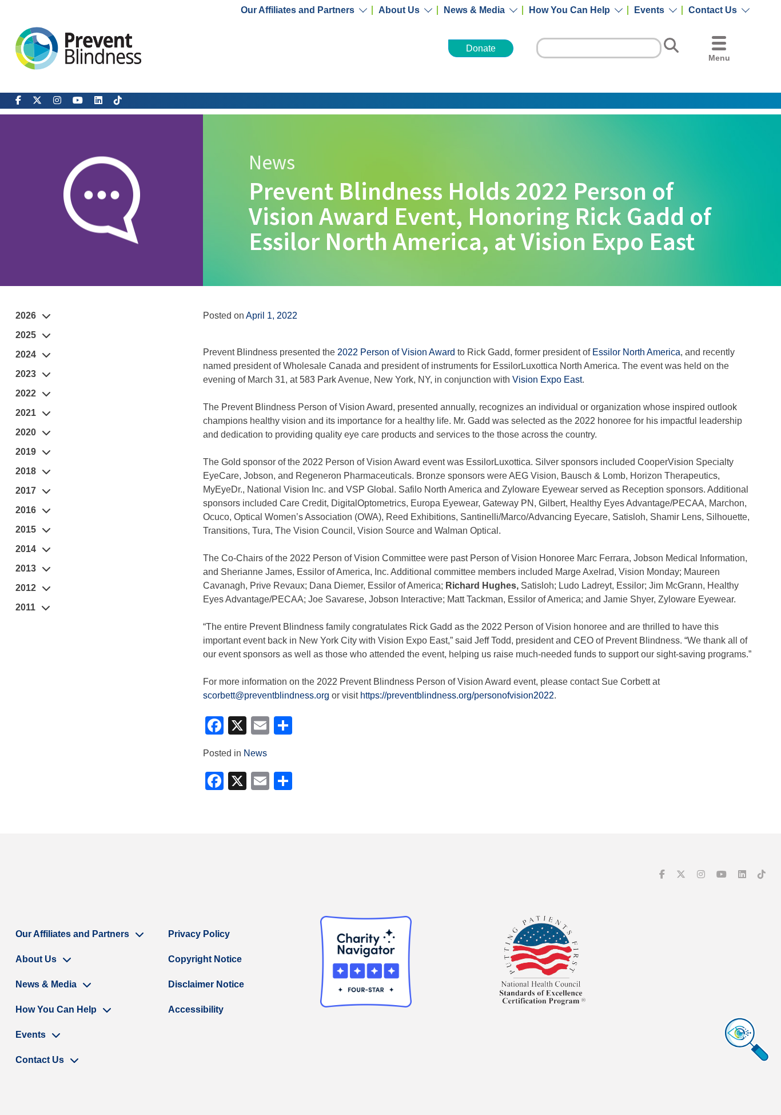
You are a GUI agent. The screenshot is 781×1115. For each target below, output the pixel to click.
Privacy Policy (199, 934)
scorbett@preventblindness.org (266, 695)
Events (649, 10)
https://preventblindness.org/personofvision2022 (457, 695)
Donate (481, 48)
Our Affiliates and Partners (297, 10)
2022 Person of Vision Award (396, 352)
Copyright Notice (205, 959)
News (255, 753)
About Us (399, 10)
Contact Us (712, 10)
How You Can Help (569, 10)
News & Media (474, 10)
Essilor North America (636, 352)
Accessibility (196, 1009)
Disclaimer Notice (206, 984)
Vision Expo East (547, 379)
